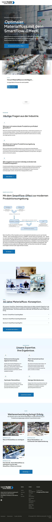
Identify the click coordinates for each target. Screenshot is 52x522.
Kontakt (22, 496)
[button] (48, 2)
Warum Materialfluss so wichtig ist (32, 491)
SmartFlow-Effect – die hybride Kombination (31, 506)
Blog (22, 494)
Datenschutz (10, 516)
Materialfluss (6, 437)
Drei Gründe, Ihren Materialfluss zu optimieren (32, 500)
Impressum (3, 516)
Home (22, 490)
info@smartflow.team (43, 492)
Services (23, 492)
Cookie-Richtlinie (18, 516)
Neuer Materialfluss (31, 495)
